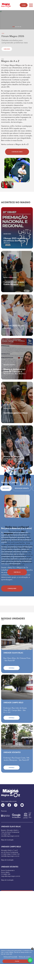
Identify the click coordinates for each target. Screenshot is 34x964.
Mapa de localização (7, 840)
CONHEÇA (11, 668)
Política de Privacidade (10, 957)
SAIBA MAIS (7, 49)
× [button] (32, 949)
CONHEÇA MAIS (12, 588)
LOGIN (23, 5)
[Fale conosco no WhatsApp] (30, 960)
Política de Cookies (25, 957)
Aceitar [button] (17, 961)
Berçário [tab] (6, 488)
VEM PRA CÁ (17, 572)
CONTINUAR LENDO (17, 152)
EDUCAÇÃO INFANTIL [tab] (22, 488)
